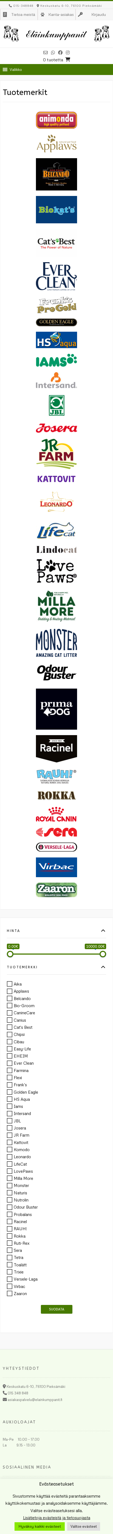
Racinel (20, 1221)
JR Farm (21, 1135)
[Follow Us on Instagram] (67, 52)
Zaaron (20, 1293)
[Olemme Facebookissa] (60, 52)
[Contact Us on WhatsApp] (52, 52)
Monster (21, 1185)
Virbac (19, 1286)
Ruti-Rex (21, 1243)
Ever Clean (24, 1063)
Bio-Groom (24, 1005)
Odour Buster (26, 1207)
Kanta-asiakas (61, 14)
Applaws (21, 991)
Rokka (20, 1235)
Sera (18, 1250)
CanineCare (24, 1012)
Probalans (23, 1214)
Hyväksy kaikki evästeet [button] (39, 1526)
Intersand (22, 1113)
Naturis (20, 1192)
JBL (17, 1120)
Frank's (20, 1084)
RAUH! (20, 1228)
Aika (18, 983)
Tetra (18, 1257)
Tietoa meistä (23, 14)
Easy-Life (22, 1048)
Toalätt (20, 1264)
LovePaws (23, 1171)
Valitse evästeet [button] (83, 1526)
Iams (18, 1106)
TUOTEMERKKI (22, 967)
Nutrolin (21, 1199)
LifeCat (20, 1164)
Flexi (18, 1077)
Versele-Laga (26, 1279)
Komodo (22, 1149)
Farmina (21, 1070)
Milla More (23, 1178)
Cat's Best (23, 1027)
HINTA (13, 931)
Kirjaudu (98, 14)
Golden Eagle (26, 1092)
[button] (16, 69)
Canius (20, 1020)
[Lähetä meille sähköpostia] (45, 52)
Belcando (22, 998)
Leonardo (22, 1156)
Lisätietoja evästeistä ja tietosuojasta (56, 1517)
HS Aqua (22, 1099)
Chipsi (19, 1034)
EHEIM (21, 1055)
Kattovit (21, 1142)
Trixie (19, 1271)
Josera (20, 1127)
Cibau (19, 1041)
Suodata (56, 1309)
